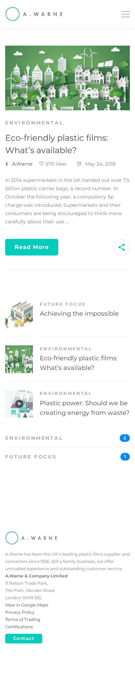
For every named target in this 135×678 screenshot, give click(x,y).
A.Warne (22, 164)
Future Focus (63, 304)
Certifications (19, 626)
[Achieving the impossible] (19, 304)
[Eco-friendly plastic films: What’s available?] (67, 49)
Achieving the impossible (79, 313)
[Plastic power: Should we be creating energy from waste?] (19, 394)
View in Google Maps (26, 604)
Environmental (34, 123)
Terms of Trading (22, 619)
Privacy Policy (20, 612)
